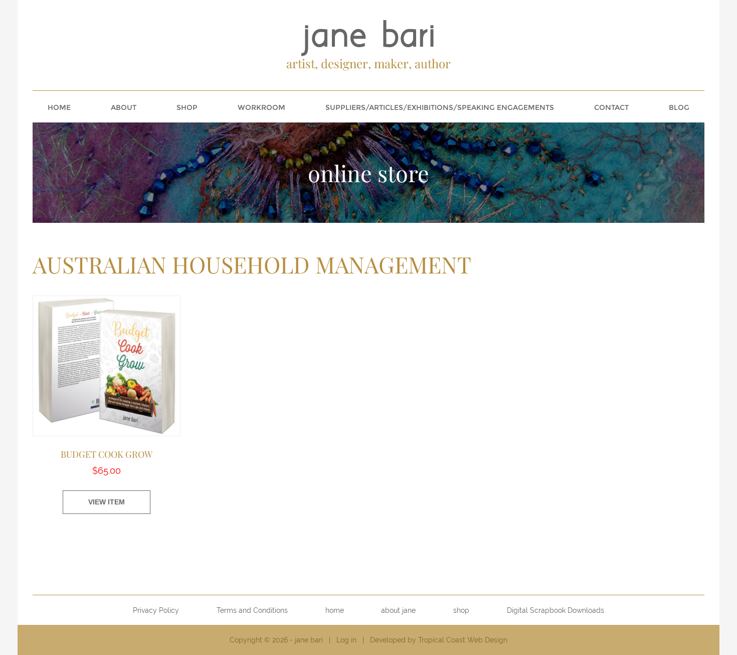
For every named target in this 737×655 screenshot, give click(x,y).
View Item (106, 502)
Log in (346, 640)
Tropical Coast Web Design (462, 640)
